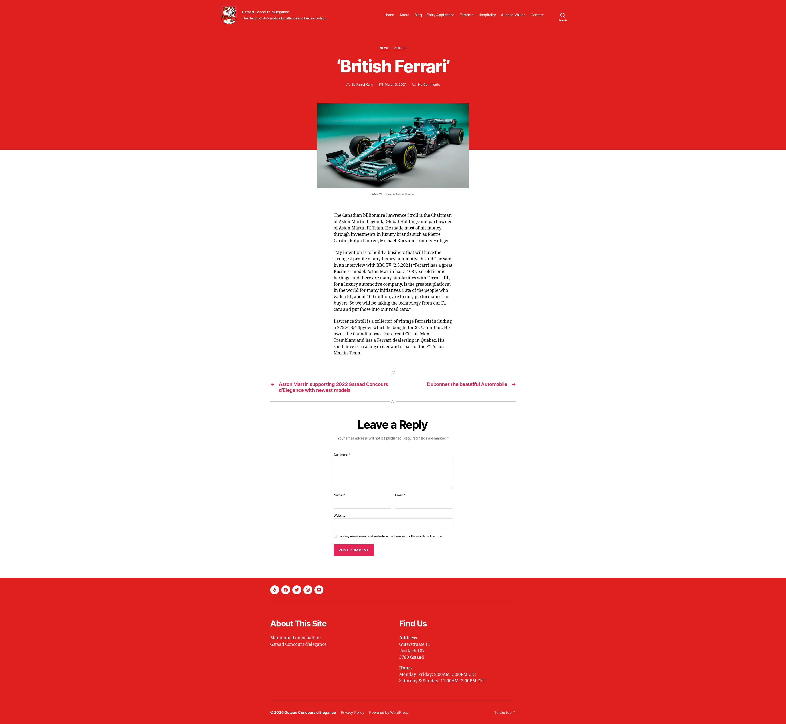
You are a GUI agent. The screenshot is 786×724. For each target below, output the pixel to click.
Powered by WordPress (388, 712)
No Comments (429, 84)
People (400, 48)
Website (339, 515)
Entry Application (441, 15)
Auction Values (513, 15)
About (404, 15)
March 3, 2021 (396, 84)
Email (400, 495)
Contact (537, 15)
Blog (418, 15)
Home (389, 15)
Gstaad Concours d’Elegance (310, 712)
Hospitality (487, 15)
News (385, 48)
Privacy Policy (352, 712)
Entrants (466, 15)
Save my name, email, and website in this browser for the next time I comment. (391, 536)
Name (339, 495)
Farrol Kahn (364, 84)
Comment (342, 455)
